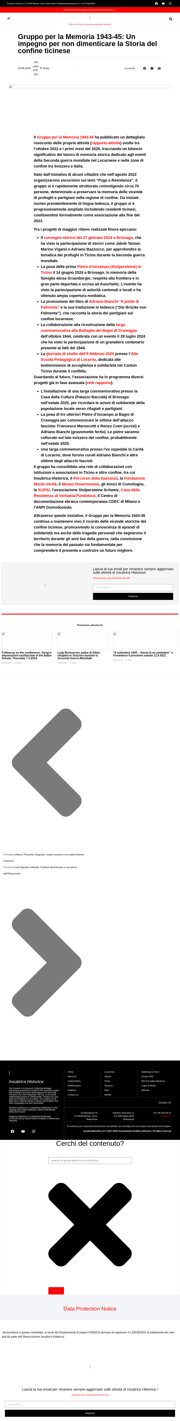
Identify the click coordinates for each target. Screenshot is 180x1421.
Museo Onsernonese (80, 484)
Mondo (107, 1095)
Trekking (72, 1090)
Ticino (107, 1081)
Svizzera (108, 1085)
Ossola (107, 1076)
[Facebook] (156, 3)
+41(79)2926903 (88, 3)
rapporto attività (105, 143)
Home (70, 1072)
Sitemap (145, 1090)
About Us (72, 1076)
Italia (106, 1090)
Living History (74, 1081)
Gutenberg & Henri (150, 1072)
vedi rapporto (99, 383)
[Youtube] (163, 3)
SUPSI (44, 490)
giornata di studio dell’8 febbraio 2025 (80, 354)
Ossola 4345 (147, 1076)
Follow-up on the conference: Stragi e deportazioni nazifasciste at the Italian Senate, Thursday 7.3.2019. (27, 655)
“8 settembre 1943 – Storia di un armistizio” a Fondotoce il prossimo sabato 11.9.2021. (143, 654)
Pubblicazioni (74, 1085)
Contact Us (73, 1095)
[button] (144, 68)
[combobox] (90, 1160)
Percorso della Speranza (95, 478)
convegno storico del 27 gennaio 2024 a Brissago (88, 237)
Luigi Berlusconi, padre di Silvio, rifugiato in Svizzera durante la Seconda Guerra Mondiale (79, 655)
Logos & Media (148, 1085)
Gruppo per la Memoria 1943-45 (65, 137)
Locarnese (109, 1072)
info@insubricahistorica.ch (68, 3)
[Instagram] (170, 3)
